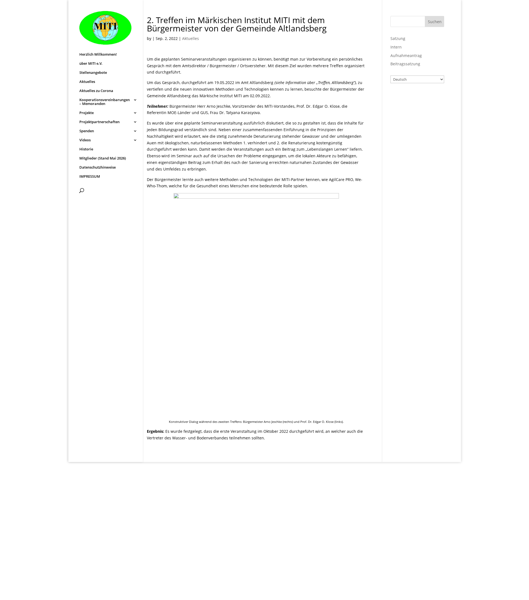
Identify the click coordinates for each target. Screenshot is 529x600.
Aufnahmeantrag (406, 55)
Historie (86, 149)
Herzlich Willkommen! (98, 54)
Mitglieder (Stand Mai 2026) (102, 158)
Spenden (86, 131)
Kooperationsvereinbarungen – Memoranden (104, 102)
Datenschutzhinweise (97, 167)
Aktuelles (87, 82)
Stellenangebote (93, 73)
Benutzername (412, 98)
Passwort (406, 122)
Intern (396, 47)
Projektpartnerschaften (99, 122)
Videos (85, 140)
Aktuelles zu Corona (96, 91)
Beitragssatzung (405, 63)
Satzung (397, 38)
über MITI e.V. (90, 63)
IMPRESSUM (89, 176)
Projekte (86, 113)
